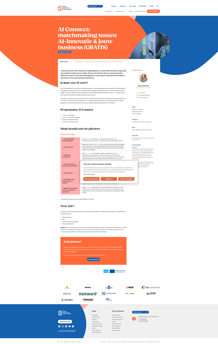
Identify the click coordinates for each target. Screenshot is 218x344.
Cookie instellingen (141, 341)
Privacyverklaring (122, 341)
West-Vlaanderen (116, 330)
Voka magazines (96, 330)
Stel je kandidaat (94, 259)
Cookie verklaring (131, 341)
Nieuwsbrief (66, 341)
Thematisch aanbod (97, 324)
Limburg (114, 321)
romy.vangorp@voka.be (144, 95)
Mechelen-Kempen (116, 324)
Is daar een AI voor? (79, 61)
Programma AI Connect (90, 61)
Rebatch (98, 144)
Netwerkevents (119, 11)
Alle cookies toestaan (91, 179)
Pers (62, 341)
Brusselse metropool (117, 319)
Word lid (78, 341)
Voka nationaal (116, 315)
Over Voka (132, 6)
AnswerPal (88, 153)
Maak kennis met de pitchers (103, 61)
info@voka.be (144, 321)
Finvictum (89, 187)
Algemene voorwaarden (112, 341)
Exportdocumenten (97, 332)
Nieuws (113, 6)
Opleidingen (108, 11)
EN (58, 341)
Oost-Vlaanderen (116, 326)
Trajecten (130, 11)
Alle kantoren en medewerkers (66, 330)
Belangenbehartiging (97, 326)
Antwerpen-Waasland (117, 317)
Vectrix (89, 139)
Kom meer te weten (89, 174)
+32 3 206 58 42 (142, 92)
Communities (95, 321)
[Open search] (158, 6)
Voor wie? (113, 61)
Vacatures (122, 6)
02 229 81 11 (143, 319)
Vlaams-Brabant (116, 328)
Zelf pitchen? (119, 61)
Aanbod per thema (140, 11)
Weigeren (109, 179)
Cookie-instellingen (126, 179)
